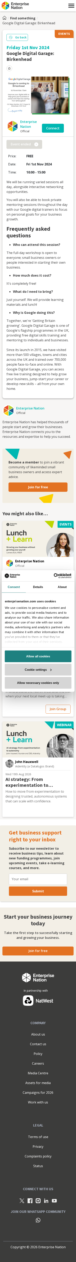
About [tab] (62, 587)
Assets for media (38, 1083)
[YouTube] (54, 1200)
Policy (38, 1053)
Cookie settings (36, 669)
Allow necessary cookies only (38, 682)
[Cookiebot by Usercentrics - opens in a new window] (54, 575)
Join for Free (38, 487)
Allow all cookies (38, 656)
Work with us (38, 1102)
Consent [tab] (14, 587)
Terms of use (38, 1137)
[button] (71, 6)
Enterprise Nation (30, 408)
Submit (38, 891)
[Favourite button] (9, 68)
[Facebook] (30, 1200)
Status (38, 1166)
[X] (21, 1200)
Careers (38, 1063)
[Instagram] (38, 1200)
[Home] (5, 18)
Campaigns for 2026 (38, 1092)
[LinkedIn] (46, 1200)
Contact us (38, 1044)
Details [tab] (38, 587)
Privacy (38, 1146)
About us (38, 1034)
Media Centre (38, 1073)
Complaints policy (38, 1156)
